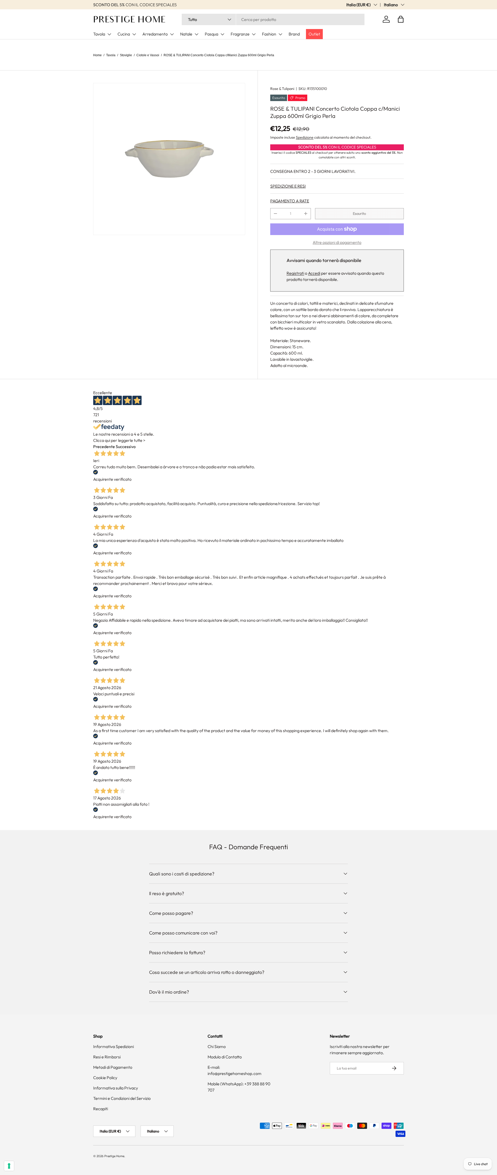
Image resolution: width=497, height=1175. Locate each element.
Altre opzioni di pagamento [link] (337, 242)
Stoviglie (126, 55)
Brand (294, 34)
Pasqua (211, 34)
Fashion (269, 34)
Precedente (104, 446)
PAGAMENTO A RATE (289, 200)
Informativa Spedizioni (113, 1046)
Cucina (124, 34)
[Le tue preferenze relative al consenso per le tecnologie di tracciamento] (9, 1166)
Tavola (99, 34)
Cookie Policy (105, 1077)
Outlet (314, 34)
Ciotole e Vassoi (147, 55)
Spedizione (304, 137)
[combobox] (273, 19)
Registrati (295, 273)
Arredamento (155, 34)
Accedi (314, 273)
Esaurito (359, 213)
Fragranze (240, 34)
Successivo (126, 446)
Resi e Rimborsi (107, 1056)
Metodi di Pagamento (112, 1067)
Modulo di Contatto (225, 1056)
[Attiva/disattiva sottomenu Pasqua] (222, 34)
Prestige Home (114, 1156)
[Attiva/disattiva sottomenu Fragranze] (254, 34)
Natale (186, 34)
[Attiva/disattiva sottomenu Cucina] (134, 34)
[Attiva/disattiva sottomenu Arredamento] (172, 34)
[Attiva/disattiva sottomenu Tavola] (109, 34)
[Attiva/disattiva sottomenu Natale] (196, 34)
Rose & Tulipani (282, 88)
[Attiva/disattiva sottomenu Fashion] (280, 34)
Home (97, 55)
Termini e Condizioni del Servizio (122, 1098)
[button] (400, 19)
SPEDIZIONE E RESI (288, 186)
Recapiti (100, 1108)
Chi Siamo (217, 1046)
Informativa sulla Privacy (115, 1088)
